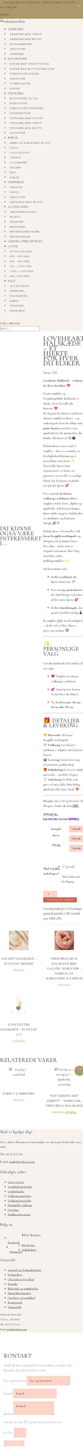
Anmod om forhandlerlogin (24, 1270)
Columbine (18, 162)
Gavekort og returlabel (21, 1298)
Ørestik (16, 187)
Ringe (13, 137)
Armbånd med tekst (26, 34)
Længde (56, 829)
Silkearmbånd (21, 44)
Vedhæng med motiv (26, 128)
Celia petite (20, 152)
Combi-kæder (20, 83)
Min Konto (28, 1245)
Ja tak (70, 867)
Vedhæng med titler (26, 118)
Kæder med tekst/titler (29, 63)
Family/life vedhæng (26, 108)
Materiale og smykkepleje (23, 1288)
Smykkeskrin (20, 236)
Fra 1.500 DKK (20, 276)
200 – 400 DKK (19, 256)
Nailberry (18, 226)
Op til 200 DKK (21, 251)
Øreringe (16, 182)
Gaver (13, 246)
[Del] (62, 4)
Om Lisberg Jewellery (21, 1279)
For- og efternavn (15, 1381)
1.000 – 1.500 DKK (21, 271)
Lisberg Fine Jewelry (25, 241)
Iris (13, 172)
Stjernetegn (20, 113)
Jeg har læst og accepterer (44, 1422)
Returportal (15, 1302)
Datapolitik (14, 1307)
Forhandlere (15, 1274)
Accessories (18, 207)
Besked (8, 1414)
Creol (15, 192)
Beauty (15, 216)
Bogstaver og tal (24, 98)
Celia (14, 147)
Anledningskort (23, 212)
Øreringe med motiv (26, 202)
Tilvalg (56, 845)
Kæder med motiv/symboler (32, 68)
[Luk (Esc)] (70, 4)
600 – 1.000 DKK (21, 266)
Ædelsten (17, 49)
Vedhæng (16, 93)
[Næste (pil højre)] (76, 724)
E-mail (8, 1393)
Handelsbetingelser (19, 1293)
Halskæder (17, 58)
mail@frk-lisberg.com (22, 1162)
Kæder (15, 88)
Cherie (15, 157)
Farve (56, 835)
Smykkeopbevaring (25, 231)
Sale (11, 281)
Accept (8, 1422)
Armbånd (16, 29)
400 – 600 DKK (20, 261)
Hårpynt (17, 221)
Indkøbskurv (29, 1249)
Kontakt (12, 1284)
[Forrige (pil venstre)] (7, 724)
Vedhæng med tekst (26, 123)
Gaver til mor (16, 1182)
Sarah (14, 177)
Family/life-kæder (24, 73)
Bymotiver (18, 103)
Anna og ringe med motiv (30, 142)
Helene (15, 167)
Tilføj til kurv (60, 900)
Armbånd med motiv (26, 39)
